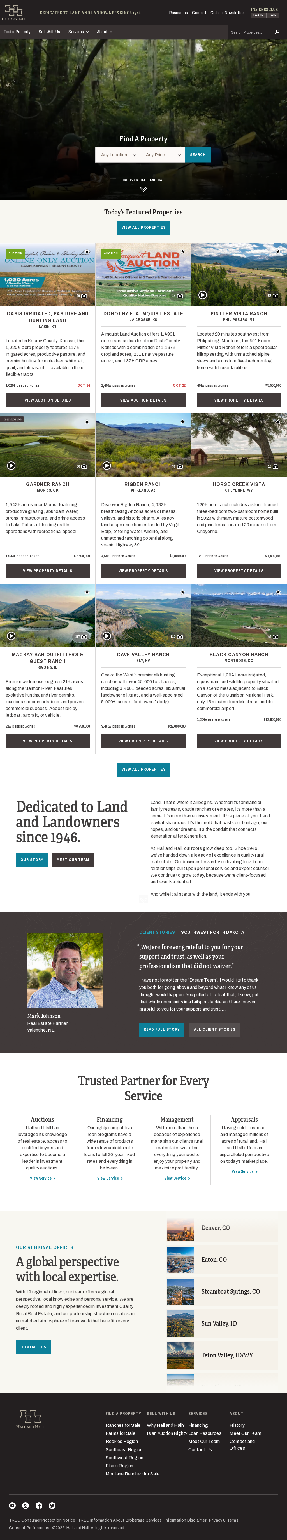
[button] (162, 154)
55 (269, 296)
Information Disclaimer (185, 1520)
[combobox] (117, 154)
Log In (258, 15)
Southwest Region (124, 1457)
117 (77, 637)
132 (173, 637)
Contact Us (33, 1347)
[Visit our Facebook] (39, 1506)
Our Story (31, 859)
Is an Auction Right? (167, 1433)
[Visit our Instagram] (25, 1506)
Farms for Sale (120, 1433)
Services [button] (76, 32)
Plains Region (119, 1465)
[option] (143, 983)
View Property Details (239, 400)
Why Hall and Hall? (166, 1425)
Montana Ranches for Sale (132, 1473)
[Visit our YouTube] (12, 1506)
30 (173, 466)
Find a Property (17, 32)
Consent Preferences (29, 1528)
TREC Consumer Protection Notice (42, 1520)
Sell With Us (49, 32)
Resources (178, 13)
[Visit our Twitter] (52, 1506)
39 (78, 296)
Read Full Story (162, 1029)
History (237, 1425)
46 (269, 637)
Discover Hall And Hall (143, 180)
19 (269, 466)
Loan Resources (204, 1433)
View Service (41, 1178)
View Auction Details (48, 400)
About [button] (102, 32)
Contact (199, 13)
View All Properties (144, 227)
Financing (198, 1425)
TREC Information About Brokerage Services (120, 1520)
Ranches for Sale (123, 1425)
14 (173, 296)
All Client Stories (214, 1029)
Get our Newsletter (227, 13)
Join (273, 15)
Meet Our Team (73, 859)
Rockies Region (122, 1441)
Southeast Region (124, 1449)
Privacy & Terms (224, 1520)
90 (78, 466)
